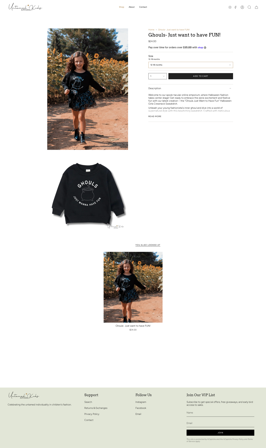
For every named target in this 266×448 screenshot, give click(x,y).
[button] (121, 7)
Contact (88, 420)
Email (138, 414)
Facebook (140, 408)
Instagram (140, 402)
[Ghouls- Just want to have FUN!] (133, 287)
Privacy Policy (91, 414)
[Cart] (256, 7)
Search (88, 402)
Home (151, 29)
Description (154, 88)
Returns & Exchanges (95, 408)
